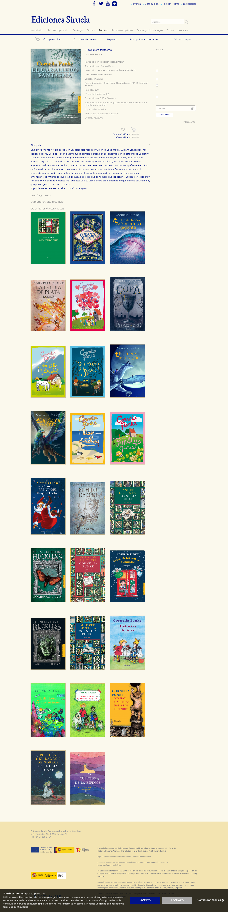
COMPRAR (134, 134)
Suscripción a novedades (144, 39)
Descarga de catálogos (150, 30)
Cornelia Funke (93, 54)
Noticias (183, 30)
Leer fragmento (41, 195)
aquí (40, 904)
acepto (145, 900)
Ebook (170, 30)
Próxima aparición (58, 30)
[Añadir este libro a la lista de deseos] (123, 129)
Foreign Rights (171, 4)
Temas (90, 30)
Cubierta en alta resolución (48, 201)
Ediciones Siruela (60, 19)
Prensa (137, 4)
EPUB (135, 83)
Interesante (189, 122)
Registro (112, 39)
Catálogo (78, 30)
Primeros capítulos (122, 30)
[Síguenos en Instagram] (114, 6)
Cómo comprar (182, 39)
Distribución (152, 4)
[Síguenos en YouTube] (108, 6)
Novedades (37, 30)
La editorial (189, 4)
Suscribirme (165, 115)
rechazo (177, 900)
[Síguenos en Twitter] (101, 6)
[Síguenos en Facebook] (94, 6)
